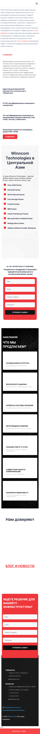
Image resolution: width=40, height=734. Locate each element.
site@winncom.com (13, 679)
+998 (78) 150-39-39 (15, 676)
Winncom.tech (12, 716)
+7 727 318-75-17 (14, 693)
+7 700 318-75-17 (14, 696)
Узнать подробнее (23, 41)
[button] (4, 239)
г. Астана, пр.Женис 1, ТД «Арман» (18, 690)
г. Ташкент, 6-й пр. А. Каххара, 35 (18, 673)
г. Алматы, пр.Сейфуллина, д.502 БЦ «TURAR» (22, 686)
